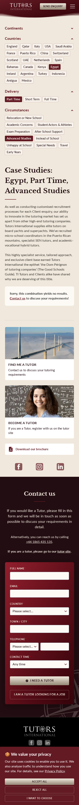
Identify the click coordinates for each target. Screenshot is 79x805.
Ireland (11, 74)
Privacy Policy (55, 771)
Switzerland (60, 53)
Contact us (17, 298)
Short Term (32, 99)
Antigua (12, 80)
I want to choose (39, 798)
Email (14, 586)
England (12, 46)
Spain (58, 60)
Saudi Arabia (64, 46)
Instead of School (47, 138)
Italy (37, 46)
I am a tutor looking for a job (39, 694)
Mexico (27, 80)
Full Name (17, 568)
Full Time (50, 99)
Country (16, 604)
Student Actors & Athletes (55, 125)
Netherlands (42, 60)
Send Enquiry (53, 6)
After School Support (48, 131)
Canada (28, 67)
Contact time (19, 657)
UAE (26, 60)
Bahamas (12, 67)
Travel (64, 145)
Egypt (55, 67)
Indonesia (58, 74)
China (44, 53)
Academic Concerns (20, 125)
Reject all (39, 790)
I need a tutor (42, 680)
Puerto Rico (28, 53)
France (11, 53)
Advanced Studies (19, 138)
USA (48, 46)
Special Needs (45, 145)
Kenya (42, 67)
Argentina (26, 74)
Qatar (25, 46)
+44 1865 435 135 (39, 542)
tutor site (64, 551)
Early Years (14, 152)
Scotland (12, 60)
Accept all (39, 781)
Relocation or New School (24, 118)
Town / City (18, 621)
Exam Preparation (18, 131)
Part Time (13, 99)
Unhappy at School (19, 145)
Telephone (17, 639)
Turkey (42, 74)
